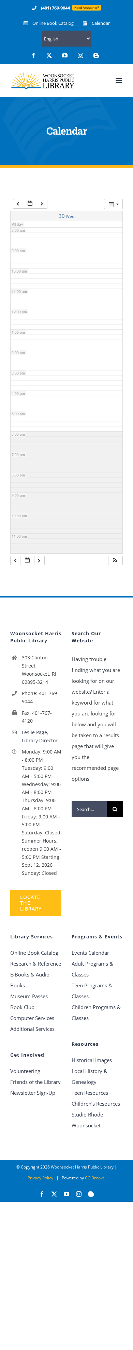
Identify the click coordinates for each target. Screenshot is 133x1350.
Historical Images (92, 1060)
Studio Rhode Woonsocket (87, 1120)
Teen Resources (90, 1092)
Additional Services (32, 1028)
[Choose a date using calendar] (30, 204)
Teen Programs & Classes (92, 991)
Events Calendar (90, 952)
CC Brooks (95, 1178)
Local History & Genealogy (89, 1076)
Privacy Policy (40, 1178)
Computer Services (32, 1018)
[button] (115, 560)
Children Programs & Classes (96, 1012)
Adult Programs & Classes (92, 969)
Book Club (22, 1007)
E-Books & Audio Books (29, 980)
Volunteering (25, 1071)
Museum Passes (29, 996)
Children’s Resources (96, 1103)
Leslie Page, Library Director (40, 736)
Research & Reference (35, 963)
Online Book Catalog (34, 952)
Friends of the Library (35, 1081)
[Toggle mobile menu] (119, 80)
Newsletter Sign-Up (32, 1092)
